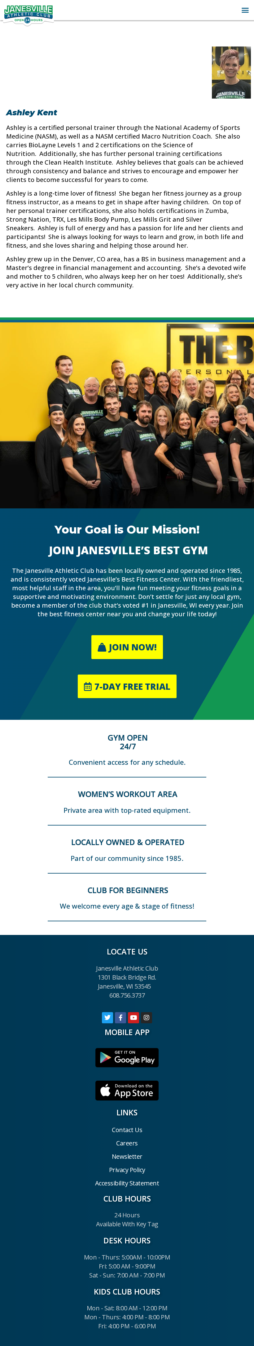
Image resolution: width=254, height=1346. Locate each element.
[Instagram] (146, 1017)
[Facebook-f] (120, 1017)
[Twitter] (107, 1017)
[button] (245, 10)
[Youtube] (133, 1017)
